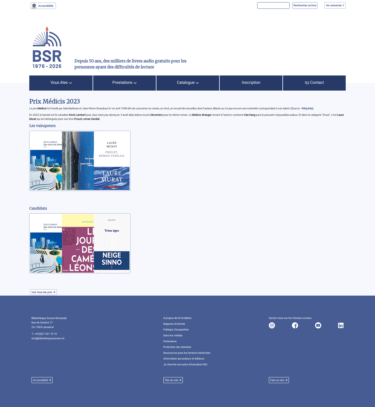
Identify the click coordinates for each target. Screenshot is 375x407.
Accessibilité (45, 5)
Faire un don (277, 380)
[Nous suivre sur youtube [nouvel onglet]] (318, 325)
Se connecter (334, 5)
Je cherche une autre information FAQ (185, 364)
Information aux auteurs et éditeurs (183, 358)
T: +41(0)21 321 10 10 (44, 333)
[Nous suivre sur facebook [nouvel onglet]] (295, 325)
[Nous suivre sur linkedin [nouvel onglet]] (341, 325)
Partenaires (170, 341)
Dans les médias (173, 335)
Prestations (122, 82)
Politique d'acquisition (176, 329)
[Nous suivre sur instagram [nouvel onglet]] (272, 325)
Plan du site (171, 380)
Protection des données (177, 347)
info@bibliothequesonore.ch (47, 338)
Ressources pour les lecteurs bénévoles (186, 352)
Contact (316, 82)
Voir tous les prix (42, 292)
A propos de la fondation (177, 318)
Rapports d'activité (174, 323)
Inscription (251, 82)
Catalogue (186, 82)
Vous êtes (60, 82)
